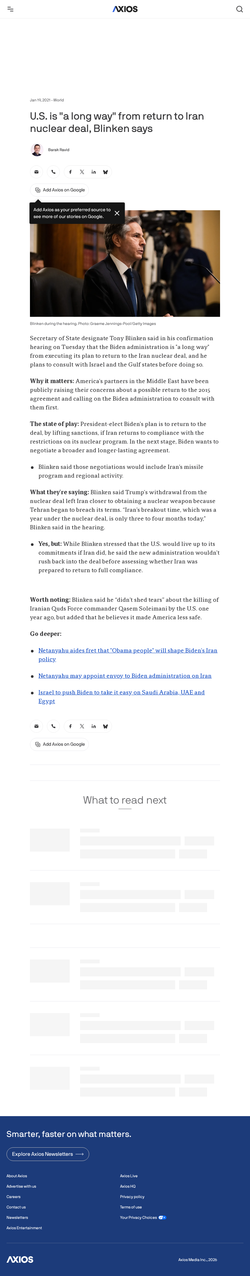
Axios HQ (127, 1186)
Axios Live (129, 1176)
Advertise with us (21, 1186)
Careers (14, 1197)
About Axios (17, 1176)
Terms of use (131, 1207)
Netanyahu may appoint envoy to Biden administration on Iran (125, 676)
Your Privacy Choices (138, 1217)
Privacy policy (132, 1197)
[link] (36, 172)
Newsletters (17, 1217)
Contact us (16, 1207)
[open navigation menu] (10, 9)
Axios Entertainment (24, 1228)
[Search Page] (239, 9)
